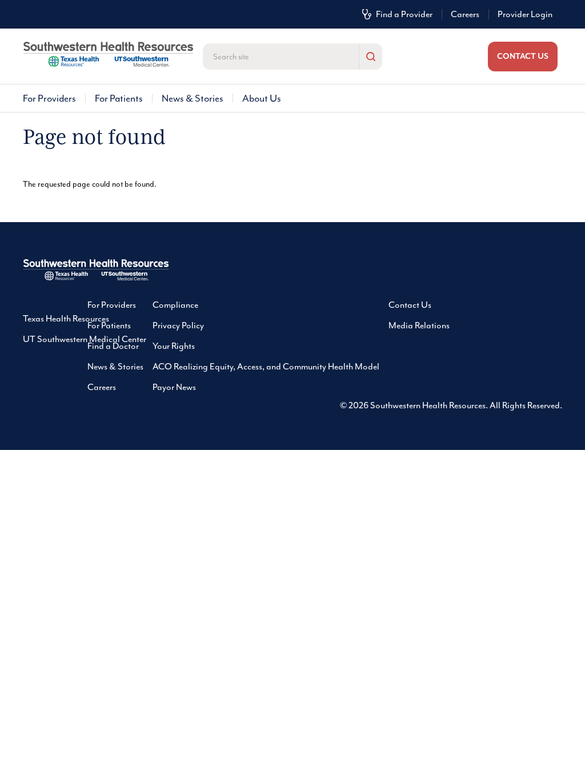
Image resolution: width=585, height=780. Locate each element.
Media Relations (419, 325)
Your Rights (174, 346)
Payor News (174, 387)
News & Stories (192, 98)
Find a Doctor (113, 346)
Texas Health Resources (66, 318)
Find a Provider (404, 14)
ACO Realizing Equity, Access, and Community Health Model (266, 366)
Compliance (175, 305)
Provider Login (525, 14)
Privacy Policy (178, 325)
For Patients (119, 98)
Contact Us (409, 305)
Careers (465, 14)
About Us (261, 98)
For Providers (49, 98)
